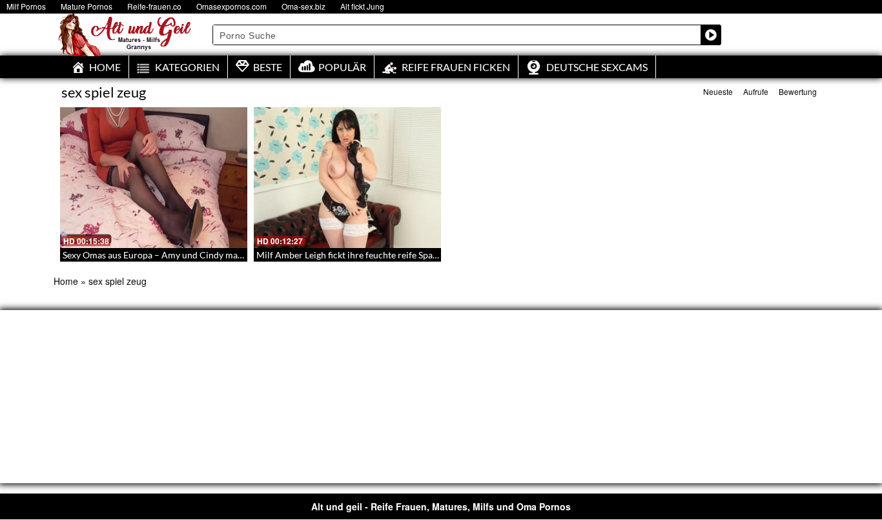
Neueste (718, 91)
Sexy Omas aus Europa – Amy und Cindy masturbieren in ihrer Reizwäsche (211, 254)
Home (66, 281)
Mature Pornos (86, 6)
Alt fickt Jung (362, 6)
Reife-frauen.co (154, 6)
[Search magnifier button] (711, 35)
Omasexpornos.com (231, 6)
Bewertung (798, 91)
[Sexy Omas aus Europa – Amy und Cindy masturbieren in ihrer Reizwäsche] (153, 177)
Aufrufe (755, 91)
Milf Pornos (26, 6)
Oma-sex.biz (303, 6)
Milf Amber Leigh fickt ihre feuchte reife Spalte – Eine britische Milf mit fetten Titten (424, 254)
